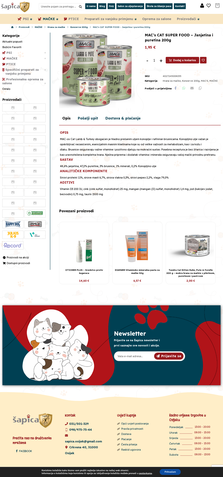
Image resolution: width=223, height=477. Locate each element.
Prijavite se (171, 356)
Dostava (126, 434)
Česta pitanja (129, 444)
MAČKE (213, 80)
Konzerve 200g (191, 80)
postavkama (145, 473)
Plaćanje (126, 439)
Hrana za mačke (172, 80)
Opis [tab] (66, 118)
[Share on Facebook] (175, 88)
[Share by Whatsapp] (184, 88)
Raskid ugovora (131, 449)
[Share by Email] (192, 88)
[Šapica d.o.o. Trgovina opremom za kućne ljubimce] (12, 27)
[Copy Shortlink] (200, 88)
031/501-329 (79, 424)
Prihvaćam (170, 471)
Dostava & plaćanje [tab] (123, 118)
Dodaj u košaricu (184, 60)
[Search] (80, 6)
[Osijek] (16, 7)
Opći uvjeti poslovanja (135, 423)
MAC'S (204, 80)
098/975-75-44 (80, 430)
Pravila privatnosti (132, 428)
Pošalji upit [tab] (88, 118)
